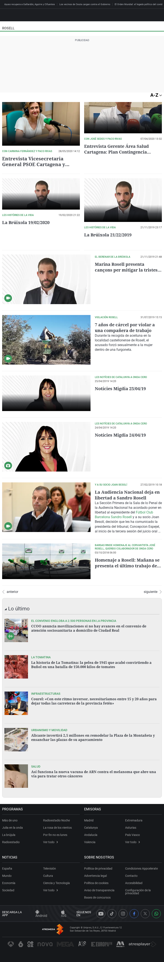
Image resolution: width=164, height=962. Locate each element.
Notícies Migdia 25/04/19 (120, 388)
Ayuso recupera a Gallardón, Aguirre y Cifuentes (29, 4)
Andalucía (90, 835)
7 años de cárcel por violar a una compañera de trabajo (125, 327)
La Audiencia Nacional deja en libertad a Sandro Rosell (127, 495)
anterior (12, 592)
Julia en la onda (12, 827)
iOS (63, 916)
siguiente (150, 592)
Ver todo (48, 842)
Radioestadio (11, 842)
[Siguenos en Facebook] (134, 913)
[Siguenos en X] (145, 913)
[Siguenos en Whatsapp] (156, 913)
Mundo (7, 875)
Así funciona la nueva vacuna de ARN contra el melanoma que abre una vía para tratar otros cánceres (93, 773)
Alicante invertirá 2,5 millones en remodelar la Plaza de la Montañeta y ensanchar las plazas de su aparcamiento (93, 737)
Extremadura (133, 820)
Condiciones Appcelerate (141, 868)
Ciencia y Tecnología (56, 883)
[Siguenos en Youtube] (100, 913)
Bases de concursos (97, 897)
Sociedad (8, 890)
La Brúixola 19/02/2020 (26, 222)
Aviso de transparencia (99, 890)
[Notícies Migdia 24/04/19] (46, 447)
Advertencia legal (95, 875)
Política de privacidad (98, 868)
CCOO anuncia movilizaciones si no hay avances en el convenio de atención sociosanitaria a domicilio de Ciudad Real (88, 628)
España (7, 868)
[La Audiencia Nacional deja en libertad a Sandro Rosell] (46, 507)
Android (41, 916)
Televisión (49, 868)
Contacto (131, 875)
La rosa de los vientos (57, 827)
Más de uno (10, 820)
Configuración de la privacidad (138, 892)
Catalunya (91, 827)
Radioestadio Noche (56, 820)
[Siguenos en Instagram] (123, 913)
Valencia (89, 842)
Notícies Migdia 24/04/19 (120, 435)
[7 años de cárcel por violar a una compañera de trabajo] (46, 340)
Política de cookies (96, 883)
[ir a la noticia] (16, 630)
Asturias (130, 827)
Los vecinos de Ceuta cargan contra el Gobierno (84, 4)
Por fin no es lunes (55, 835)
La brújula (8, 835)
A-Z (154, 95)
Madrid (89, 820)
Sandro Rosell (121, 517)
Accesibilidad (133, 883)
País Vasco (132, 835)
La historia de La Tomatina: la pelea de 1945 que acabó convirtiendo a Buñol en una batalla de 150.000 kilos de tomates (91, 664)
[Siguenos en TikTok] (111, 913)
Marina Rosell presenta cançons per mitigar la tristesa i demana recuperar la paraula (127, 270)
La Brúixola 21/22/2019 (108, 235)
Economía (8, 883)
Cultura (48, 875)
